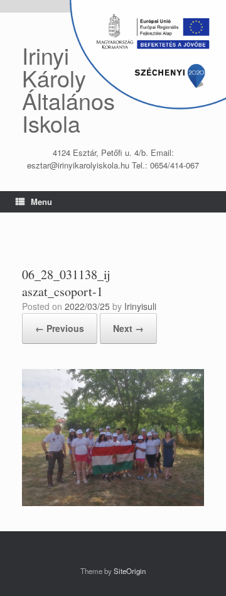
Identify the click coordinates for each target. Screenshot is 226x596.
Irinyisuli (140, 306)
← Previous (59, 328)
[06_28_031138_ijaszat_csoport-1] (113, 503)
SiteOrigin (130, 571)
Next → (128, 328)
